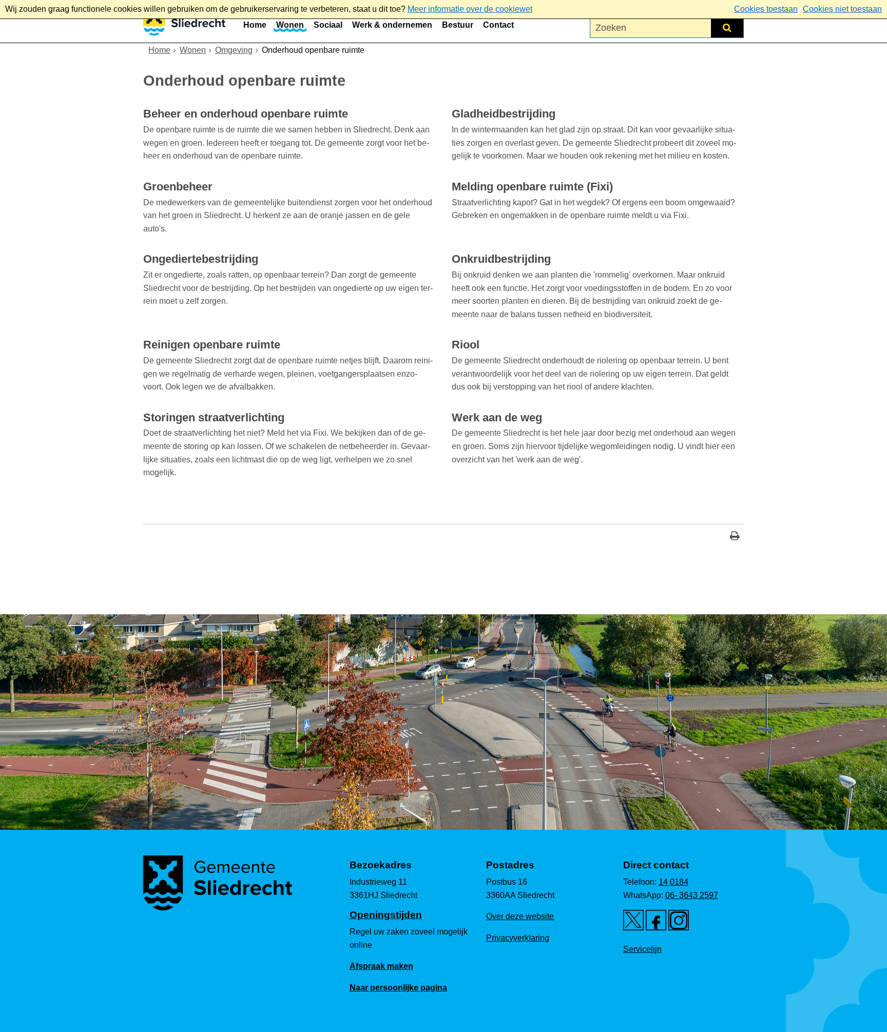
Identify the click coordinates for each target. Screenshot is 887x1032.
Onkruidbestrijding (501, 258)
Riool (465, 344)
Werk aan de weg (497, 417)
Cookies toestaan (766, 9)
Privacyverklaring (517, 937)
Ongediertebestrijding (200, 258)
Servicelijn (642, 949)
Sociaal (328, 25)
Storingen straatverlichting (213, 417)
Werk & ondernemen (392, 25)
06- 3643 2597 (691, 895)
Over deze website (520, 916)
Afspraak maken (381, 966)
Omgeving (234, 50)
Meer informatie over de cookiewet (470, 9)
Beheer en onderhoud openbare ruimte (245, 113)
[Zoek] (727, 27)
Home (254, 25)
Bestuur (457, 25)
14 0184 (673, 882)
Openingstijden (386, 914)
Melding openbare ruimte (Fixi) (532, 186)
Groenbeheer (178, 186)
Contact (498, 25)
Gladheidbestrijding (503, 113)
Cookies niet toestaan (842, 9)
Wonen (290, 25)
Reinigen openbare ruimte (211, 344)
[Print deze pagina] (734, 537)
